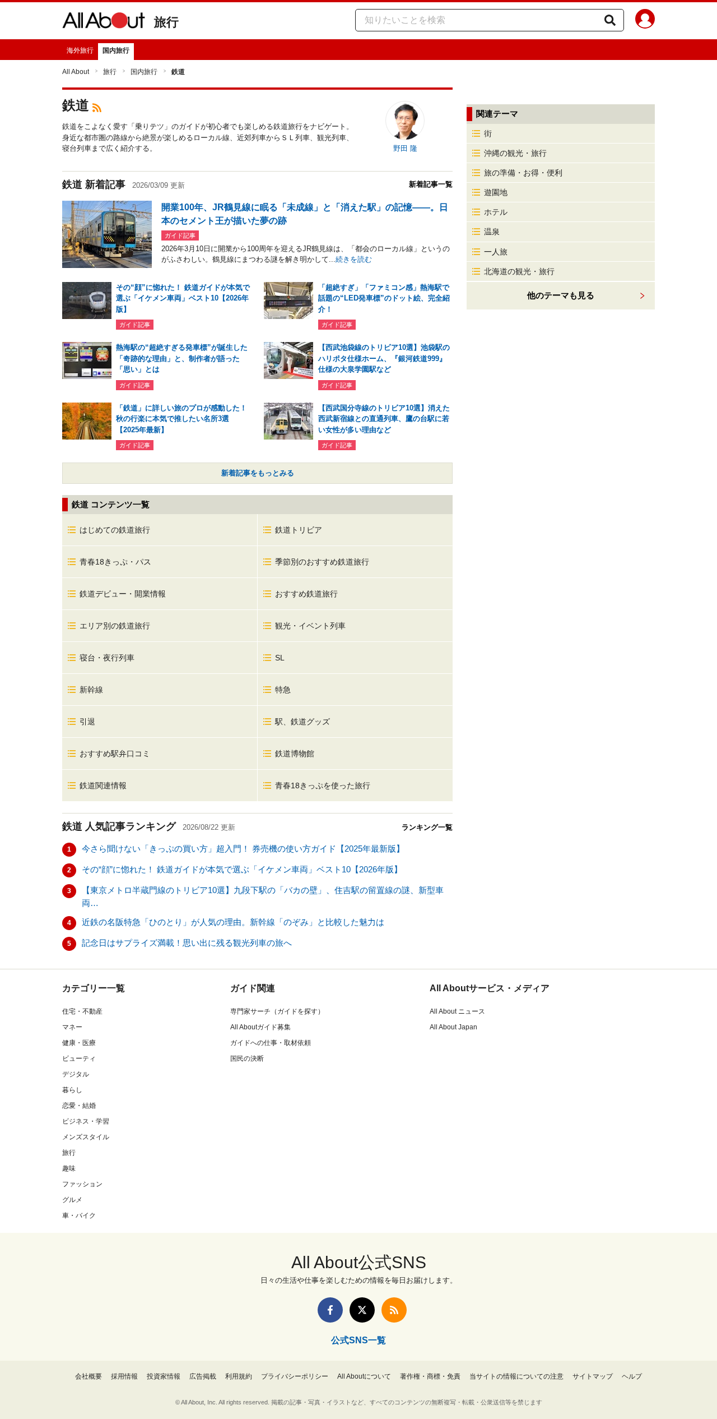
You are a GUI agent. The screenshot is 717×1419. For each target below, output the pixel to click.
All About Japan (453, 1027)
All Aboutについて (364, 1376)
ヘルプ (632, 1376)
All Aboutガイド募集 (260, 1027)
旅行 (166, 22)
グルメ (72, 1200)
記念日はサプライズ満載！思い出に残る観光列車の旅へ (187, 942)
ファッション (82, 1184)
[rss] (97, 107)
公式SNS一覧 (358, 1340)
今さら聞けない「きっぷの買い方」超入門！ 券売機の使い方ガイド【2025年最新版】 (243, 848)
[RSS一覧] (394, 1310)
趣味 (69, 1168)
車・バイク (79, 1215)
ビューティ (79, 1058)
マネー (72, 1027)
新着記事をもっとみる (257, 473)
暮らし (72, 1090)
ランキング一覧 (427, 827)
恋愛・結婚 (79, 1106)
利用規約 (238, 1376)
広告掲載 (202, 1376)
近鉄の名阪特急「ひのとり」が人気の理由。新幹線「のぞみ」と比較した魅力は (233, 922)
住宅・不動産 (82, 1011)
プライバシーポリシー (294, 1376)
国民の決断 (247, 1058)
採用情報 (124, 1376)
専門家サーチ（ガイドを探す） (277, 1011)
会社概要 (88, 1376)
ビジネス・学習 (85, 1121)
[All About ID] (645, 21)
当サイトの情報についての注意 (516, 1376)
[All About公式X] (362, 1310)
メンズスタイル (85, 1137)
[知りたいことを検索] (610, 20)
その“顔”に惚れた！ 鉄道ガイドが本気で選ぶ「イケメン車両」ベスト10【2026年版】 (242, 869)
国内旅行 (116, 50)
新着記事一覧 (431, 184)
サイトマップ (592, 1376)
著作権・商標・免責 (430, 1376)
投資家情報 (163, 1376)
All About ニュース (457, 1011)
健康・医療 (79, 1043)
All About (75, 72)
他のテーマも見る (560, 295)
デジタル (75, 1074)
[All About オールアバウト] (103, 22)
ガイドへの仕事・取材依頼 (270, 1043)
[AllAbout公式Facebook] (330, 1310)
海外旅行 (80, 50)
